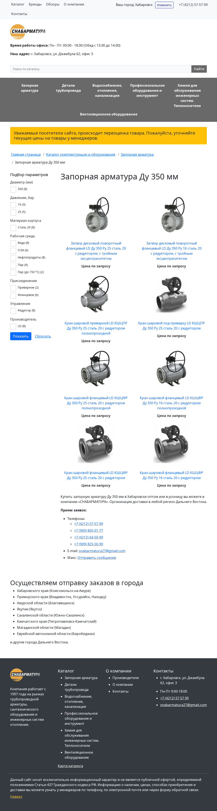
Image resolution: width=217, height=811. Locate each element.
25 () (21, 212)
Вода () (23, 243)
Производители (126, 677)
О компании (74, 4)
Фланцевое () (28, 295)
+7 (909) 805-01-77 (88, 530)
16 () (21, 204)
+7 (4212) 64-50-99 (88, 537)
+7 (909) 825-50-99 (88, 544)
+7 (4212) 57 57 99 (174, 698)
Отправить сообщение (97, 557)
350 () (22, 189)
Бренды (35, 4)
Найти (199, 69)
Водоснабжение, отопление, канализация (78, 701)
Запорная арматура (81, 677)
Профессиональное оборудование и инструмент (81, 718)
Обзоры (52, 4)
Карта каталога (70, 766)
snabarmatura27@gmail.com (102, 551)
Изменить (164, 5)
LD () (22, 326)
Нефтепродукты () (31, 257)
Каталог (17, 4)
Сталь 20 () (26, 227)
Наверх (16, 796)
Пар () (23, 265)
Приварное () (28, 287)
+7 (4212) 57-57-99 (193, 4)
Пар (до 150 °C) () (31, 272)
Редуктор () (26, 310)
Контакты (19, 13)
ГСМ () (23, 250)
